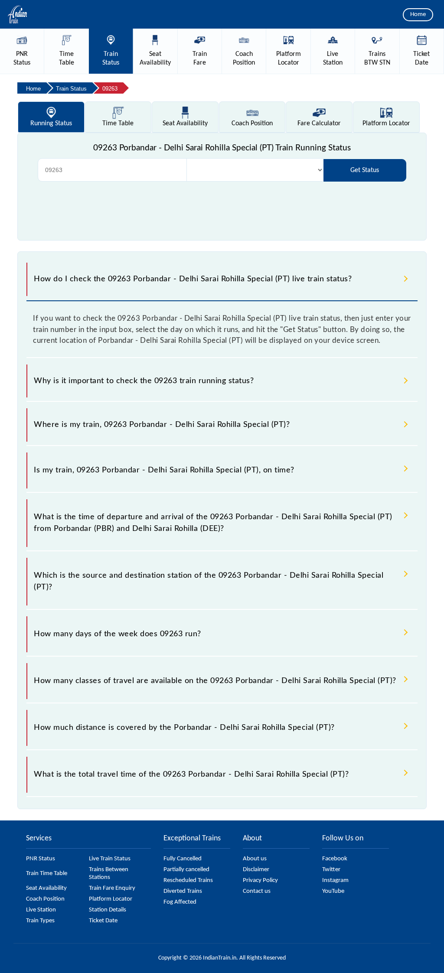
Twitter (331, 869)
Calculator (319, 123)
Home (418, 14)
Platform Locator (110, 899)
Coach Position (45, 899)
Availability (185, 123)
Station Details (107, 910)
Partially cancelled (186, 869)
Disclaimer (256, 869)
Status (51, 123)
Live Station (41, 910)
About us (255, 859)
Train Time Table (46, 873)
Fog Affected (179, 902)
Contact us (257, 891)
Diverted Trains (182, 891)
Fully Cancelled (182, 859)
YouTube (333, 891)
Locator (386, 123)
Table (118, 123)
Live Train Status (110, 859)
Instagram (335, 880)
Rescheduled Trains (188, 880)
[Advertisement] (222, 207)
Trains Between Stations (108, 873)
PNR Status (40, 859)
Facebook (334, 859)
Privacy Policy (260, 880)
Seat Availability (46, 888)
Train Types (40, 921)
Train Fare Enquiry (112, 888)
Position (252, 123)
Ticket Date (103, 921)
